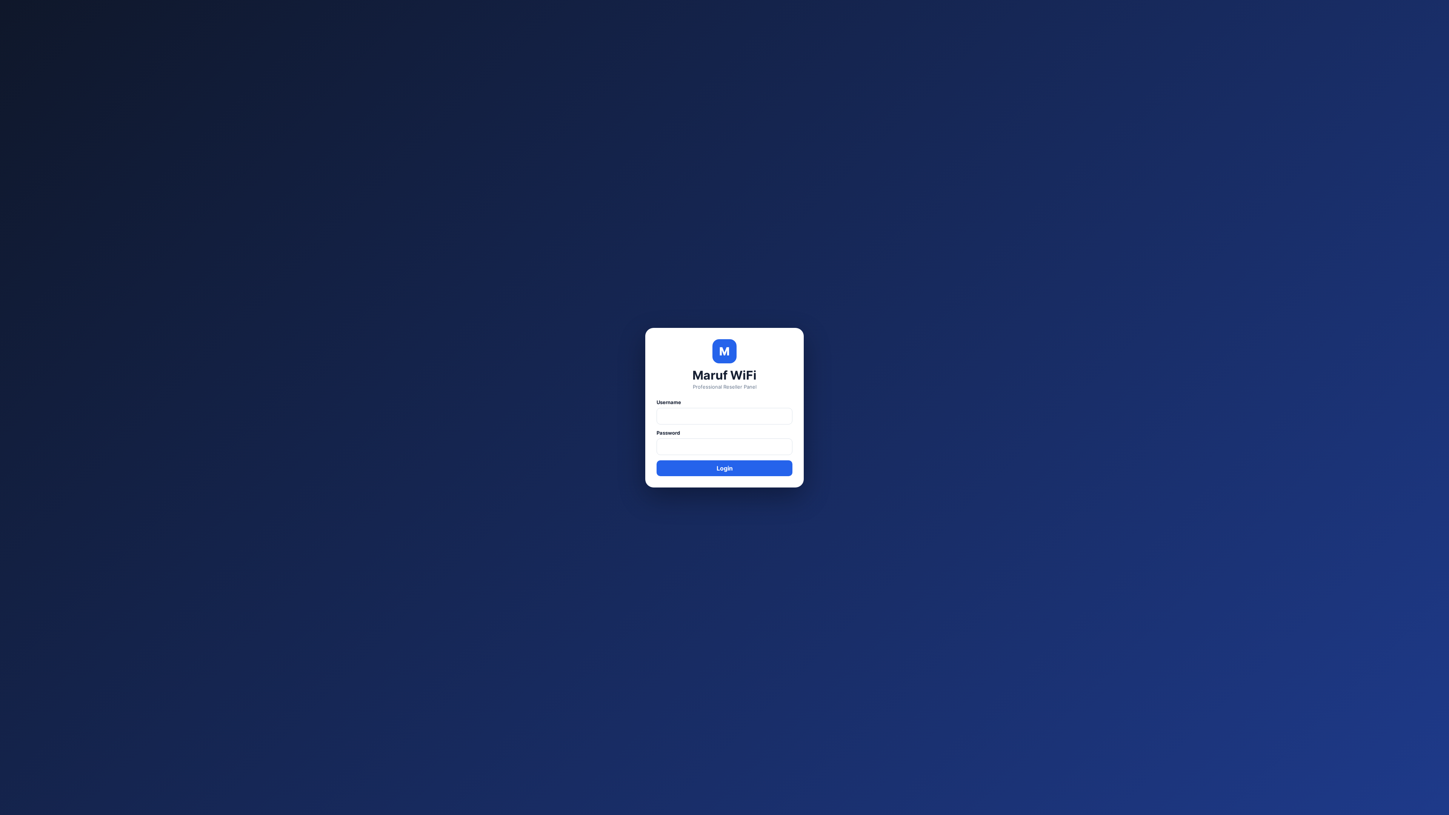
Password (668, 433)
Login (725, 468)
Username (669, 402)
